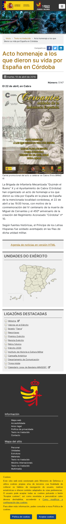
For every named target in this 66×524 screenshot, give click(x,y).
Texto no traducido (22, 38)
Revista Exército (16, 340)
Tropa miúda (14, 363)
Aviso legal (16, 426)
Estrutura (15, 453)
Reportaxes (13, 332)
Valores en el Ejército (18, 325)
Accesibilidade (18, 423)
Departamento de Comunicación (23, 359)
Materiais (15, 456)
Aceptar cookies (46, 517)
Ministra (12, 321)
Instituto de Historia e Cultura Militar (25, 352)
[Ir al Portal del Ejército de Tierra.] (33, 22)
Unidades (15, 450)
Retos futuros (14, 344)
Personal (15, 447)
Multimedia (16, 469)
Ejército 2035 (14, 348)
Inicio (8, 38)
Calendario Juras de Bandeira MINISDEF (27, 367)
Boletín (15, 329)
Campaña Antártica (17, 356)
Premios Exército (16, 336)
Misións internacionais (22, 463)
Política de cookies (21, 517)
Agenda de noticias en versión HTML (33, 244)
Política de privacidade (22, 429)
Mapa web (16, 420)
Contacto (15, 435)
